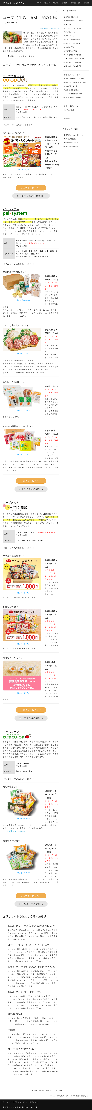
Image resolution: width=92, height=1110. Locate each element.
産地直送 (86, 3)
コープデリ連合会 (13, 76)
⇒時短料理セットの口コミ (14, 831)
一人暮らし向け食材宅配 (72, 40)
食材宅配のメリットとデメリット (75, 75)
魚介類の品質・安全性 (71, 90)
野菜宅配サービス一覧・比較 (73, 135)
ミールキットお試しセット (72, 28)
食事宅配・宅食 (75, 3)
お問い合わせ (34, 1102)
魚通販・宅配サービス (71, 106)
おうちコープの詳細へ (31, 904)
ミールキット (68, 24)
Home (39, 3)
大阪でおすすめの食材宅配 (72, 66)
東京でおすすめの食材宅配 (72, 62)
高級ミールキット (70, 36)
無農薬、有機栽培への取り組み (74, 79)
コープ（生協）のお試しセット (74, 58)
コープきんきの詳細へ (31, 718)
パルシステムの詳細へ (31, 489)
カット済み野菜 (69, 47)
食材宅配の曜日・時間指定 (72, 97)
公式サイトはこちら (31, 188)
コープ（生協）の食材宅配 (72, 55)
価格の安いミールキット (72, 32)
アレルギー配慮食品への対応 (73, 94)
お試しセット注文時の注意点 (21, 56)
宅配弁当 (56, 3)
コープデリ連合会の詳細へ (31, 196)
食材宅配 (64, 3)
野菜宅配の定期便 (70, 139)
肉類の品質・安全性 (70, 86)
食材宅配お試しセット (71, 17)
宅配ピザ (47, 3)
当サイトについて (7, 1102)
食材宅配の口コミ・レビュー (73, 21)
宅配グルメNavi (14, 2)
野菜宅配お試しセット (71, 143)
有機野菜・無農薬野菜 (71, 146)
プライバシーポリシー (21, 1102)
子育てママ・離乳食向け (72, 43)
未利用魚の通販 (69, 110)
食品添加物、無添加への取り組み (75, 82)
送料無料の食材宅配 (70, 51)
